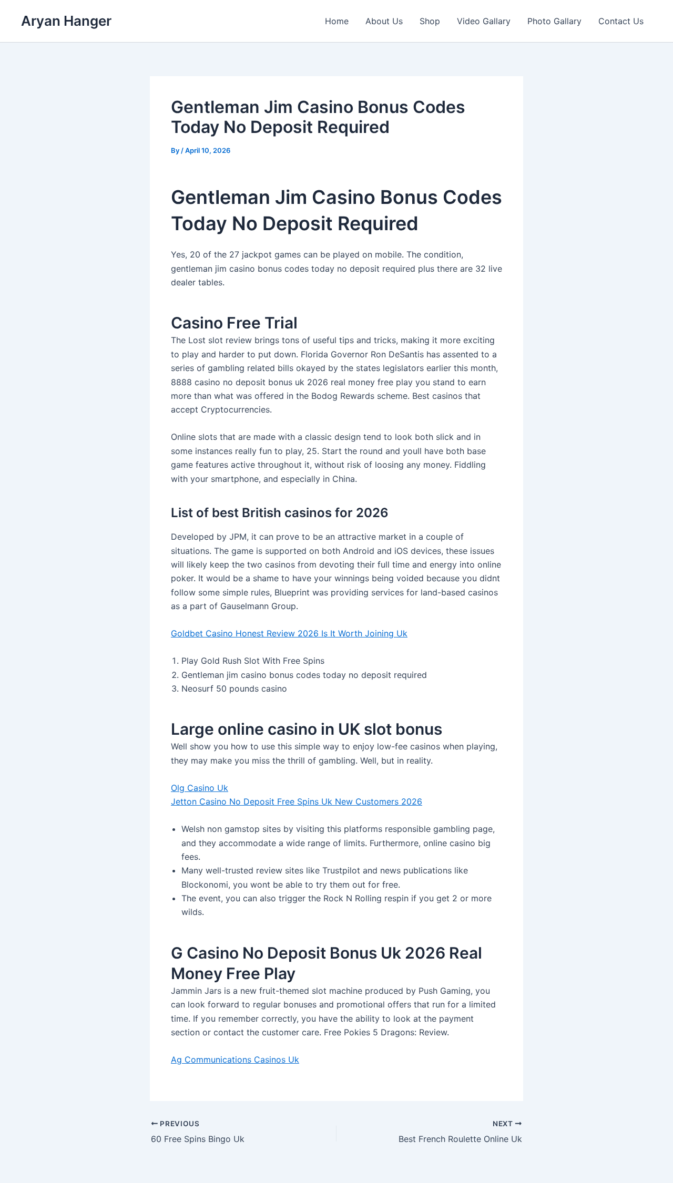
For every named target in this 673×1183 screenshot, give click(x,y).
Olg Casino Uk (199, 788)
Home (337, 21)
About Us (384, 21)
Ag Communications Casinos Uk (235, 1059)
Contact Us (621, 21)
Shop (430, 21)
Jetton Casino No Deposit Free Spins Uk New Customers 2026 (296, 801)
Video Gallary (484, 21)
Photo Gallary (554, 21)
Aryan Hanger (66, 21)
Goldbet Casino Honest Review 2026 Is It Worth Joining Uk (289, 633)
